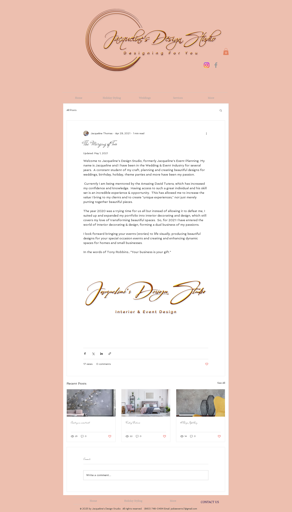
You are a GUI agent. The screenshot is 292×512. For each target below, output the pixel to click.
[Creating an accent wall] (91, 403)
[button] (226, 51)
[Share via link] (109, 353)
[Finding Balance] (145, 403)
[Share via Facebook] (85, 353)
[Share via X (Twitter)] (93, 353)
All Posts (72, 110)
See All (221, 383)
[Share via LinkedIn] (101, 353)
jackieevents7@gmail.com (184, 508)
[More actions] (206, 133)
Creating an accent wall (80, 423)
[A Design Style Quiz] (200, 403)
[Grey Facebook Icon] (216, 65)
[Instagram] (206, 65)
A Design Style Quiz (188, 423)
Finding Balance (133, 423)
